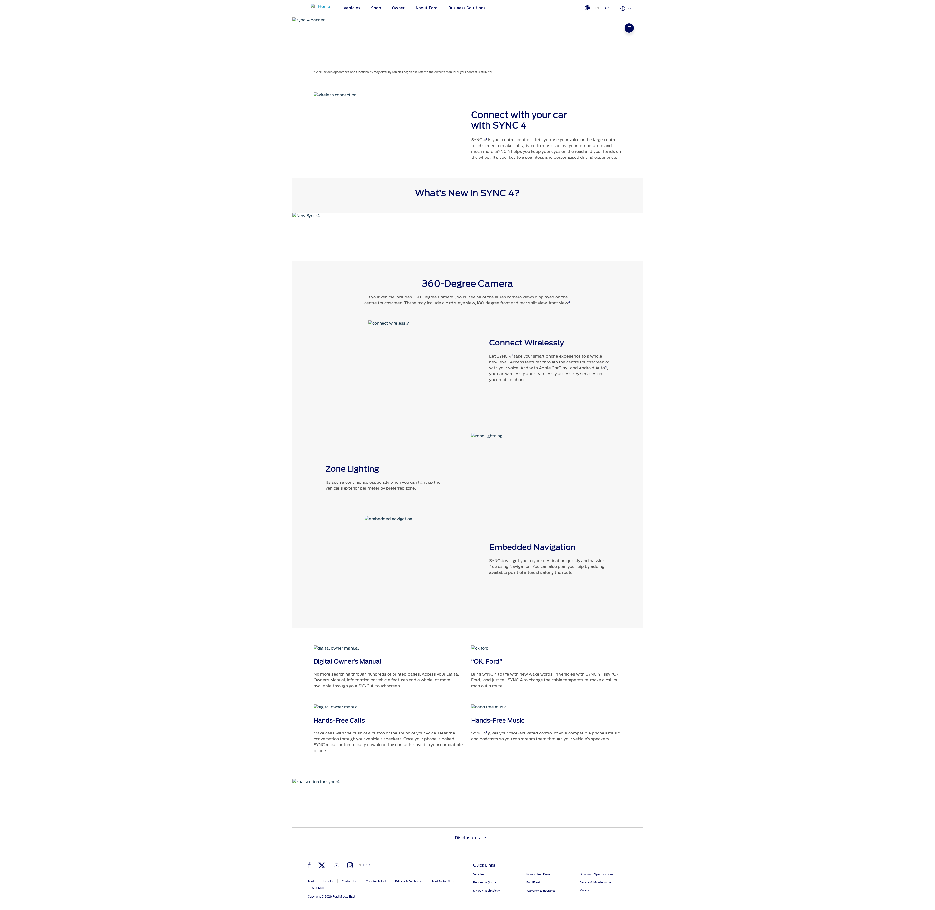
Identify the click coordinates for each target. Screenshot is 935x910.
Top (647, 887)
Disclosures (467, 838)
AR (607, 8)
